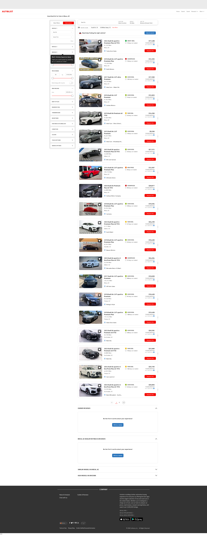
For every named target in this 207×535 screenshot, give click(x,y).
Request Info (150, 50)
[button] (62, 32)
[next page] (123, 402)
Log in (83, 523)
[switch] (70, 83)
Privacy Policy (71, 528)
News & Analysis (64, 495)
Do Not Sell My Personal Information (85, 528)
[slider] (53, 65)
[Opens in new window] (125, 519)
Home (178, 11)
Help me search (150, 33)
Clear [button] (72, 41)
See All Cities (123, 510)
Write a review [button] (118, 425)
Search (183, 11)
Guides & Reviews (82, 495)
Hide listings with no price (58, 83)
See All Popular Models (126, 513)
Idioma (63, 523)
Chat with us (63, 498)
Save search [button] (68, 23)
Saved (188, 11)
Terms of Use (63, 528)
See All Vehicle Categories (127, 515)
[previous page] (112, 402)
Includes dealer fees (150, 42)
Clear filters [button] (56, 23)
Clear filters (115, 27)
